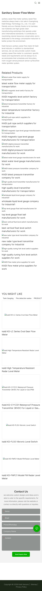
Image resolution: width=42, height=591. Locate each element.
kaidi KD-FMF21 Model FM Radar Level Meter (21, 477)
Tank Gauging (8, 298)
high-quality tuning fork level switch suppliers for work (19, 256)
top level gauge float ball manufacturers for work (14, 216)
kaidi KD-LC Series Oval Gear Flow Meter (19, 333)
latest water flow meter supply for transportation (18, 85)
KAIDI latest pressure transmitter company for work (18, 176)
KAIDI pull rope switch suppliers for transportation (19, 125)
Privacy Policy (21, 587)
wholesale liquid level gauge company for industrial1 (20, 203)
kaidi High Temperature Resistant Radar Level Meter (18, 369)
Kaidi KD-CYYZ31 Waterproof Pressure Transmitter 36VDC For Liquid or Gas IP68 (21, 407)
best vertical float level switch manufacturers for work (16, 229)
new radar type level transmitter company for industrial (17, 243)
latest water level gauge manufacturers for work (21, 163)
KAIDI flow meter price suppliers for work (19, 267)
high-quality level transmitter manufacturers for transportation (18, 189)
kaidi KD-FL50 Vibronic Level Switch (20, 441)
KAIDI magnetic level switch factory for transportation (19, 98)
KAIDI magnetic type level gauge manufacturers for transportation (18, 138)
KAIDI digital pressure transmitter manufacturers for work (18, 151)
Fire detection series (23, 298)
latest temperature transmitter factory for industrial (21, 111)
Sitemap (33, 584)
